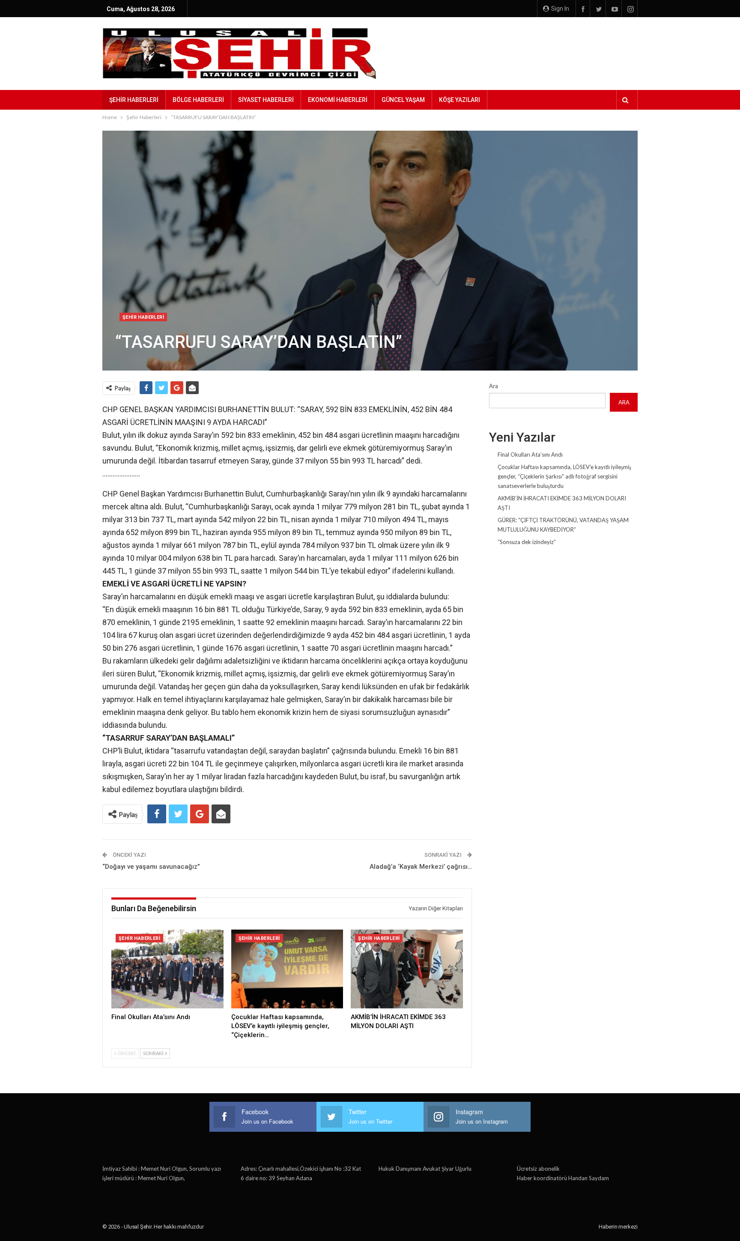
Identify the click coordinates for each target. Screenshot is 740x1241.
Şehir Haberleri (133, 99)
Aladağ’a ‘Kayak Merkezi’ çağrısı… (421, 866)
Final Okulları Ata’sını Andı (530, 454)
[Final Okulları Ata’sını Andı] (167, 969)
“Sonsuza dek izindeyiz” (527, 541)
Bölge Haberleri (198, 99)
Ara (493, 386)
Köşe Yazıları (459, 99)
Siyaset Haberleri (266, 99)
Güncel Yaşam (403, 99)
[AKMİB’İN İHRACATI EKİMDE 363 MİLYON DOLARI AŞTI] (407, 969)
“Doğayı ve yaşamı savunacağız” (151, 866)
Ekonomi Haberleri (337, 99)
